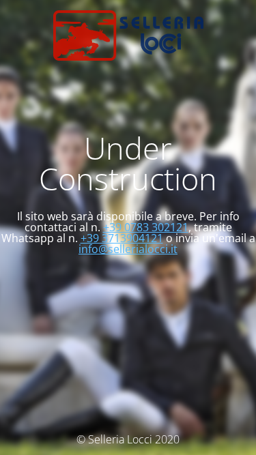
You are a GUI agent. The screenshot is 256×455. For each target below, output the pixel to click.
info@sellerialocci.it (128, 248)
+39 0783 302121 (145, 227)
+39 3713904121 (122, 238)
